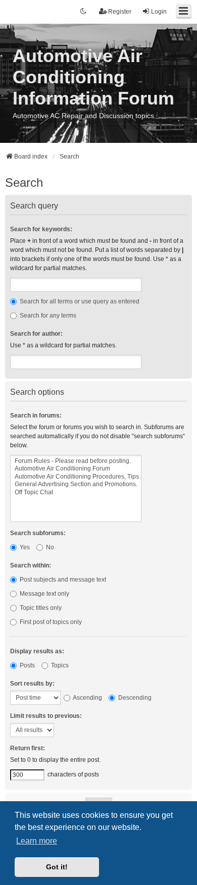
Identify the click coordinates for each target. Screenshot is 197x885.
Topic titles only (40, 607)
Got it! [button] (57, 867)
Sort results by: (32, 683)
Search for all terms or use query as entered (78, 301)
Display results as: (37, 651)
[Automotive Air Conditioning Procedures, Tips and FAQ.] (76, 477)
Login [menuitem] (159, 11)
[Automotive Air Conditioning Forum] (76, 469)
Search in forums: (36, 415)
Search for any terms (47, 315)
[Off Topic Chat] (76, 492)
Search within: (30, 565)
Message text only (43, 593)
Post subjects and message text (62, 579)
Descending (134, 697)
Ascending (87, 697)
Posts (26, 665)
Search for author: (36, 333)
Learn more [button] (36, 841)
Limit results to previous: (46, 715)
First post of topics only (50, 622)
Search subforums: (38, 533)
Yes (24, 547)
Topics (59, 665)
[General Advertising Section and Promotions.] (76, 484)
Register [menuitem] (119, 11)
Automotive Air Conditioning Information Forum (93, 77)
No (49, 547)
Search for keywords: (41, 229)
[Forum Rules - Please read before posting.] (76, 461)
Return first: (27, 748)
